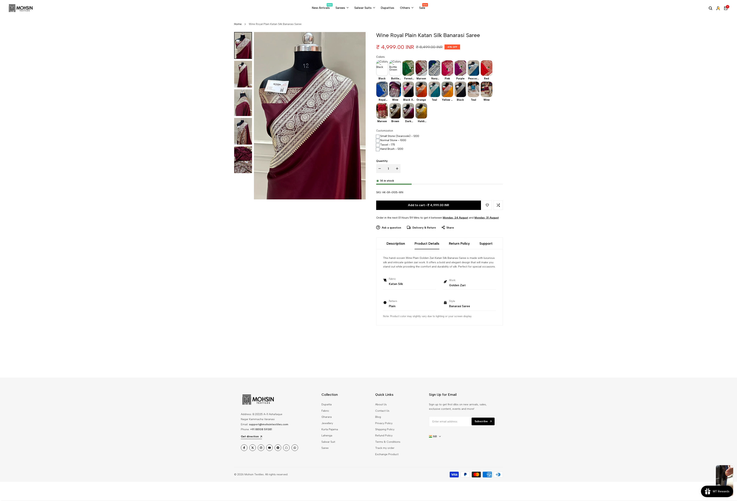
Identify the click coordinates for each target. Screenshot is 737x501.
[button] (487, 205)
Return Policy (459, 243)
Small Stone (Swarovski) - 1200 (399, 136)
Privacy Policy (383, 423)
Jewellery (327, 423)
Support (485, 243)
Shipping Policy (384, 429)
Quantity (382, 161)
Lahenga (326, 435)
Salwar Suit (328, 441)
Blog (378, 417)
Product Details (427, 243)
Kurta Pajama (329, 429)
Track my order (384, 448)
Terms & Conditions (387, 441)
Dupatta (326, 404)
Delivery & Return (424, 227)
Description (396, 243)
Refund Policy (383, 435)
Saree (325, 448)
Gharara (326, 417)
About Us (381, 404)
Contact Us (382, 410)
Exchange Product (386, 454)
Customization (384, 130)
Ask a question (391, 227)
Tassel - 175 (387, 144)
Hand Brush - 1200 (391, 149)
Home (238, 24)
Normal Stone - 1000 (393, 140)
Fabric (325, 410)
